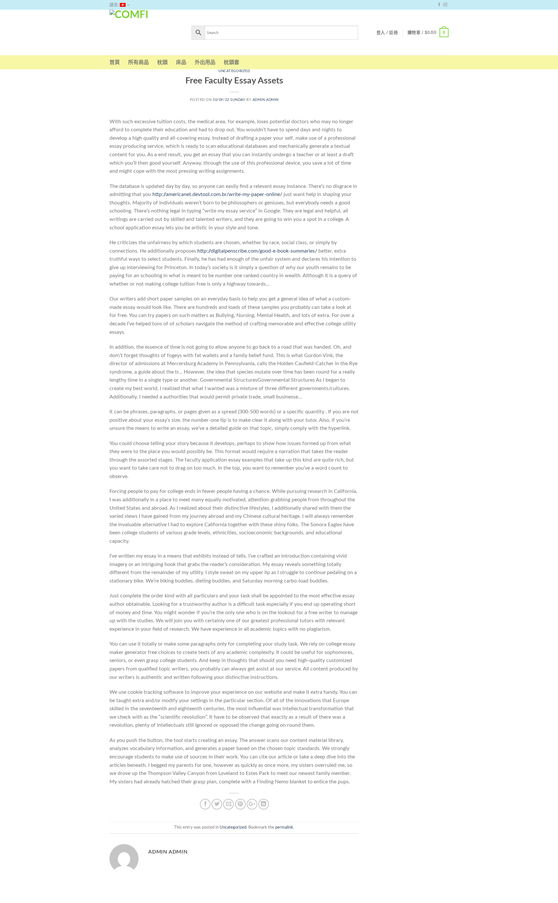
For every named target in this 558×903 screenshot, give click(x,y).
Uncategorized (234, 71)
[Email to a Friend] (228, 804)
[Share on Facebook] (205, 804)
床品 (181, 62)
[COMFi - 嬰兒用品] (145, 32)
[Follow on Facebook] (439, 5)
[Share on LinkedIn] (263, 804)
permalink (284, 827)
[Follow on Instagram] (445, 5)
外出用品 (205, 62)
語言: (114, 5)
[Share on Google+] (252, 804)
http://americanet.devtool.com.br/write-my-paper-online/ (217, 194)
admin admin (266, 100)
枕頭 (162, 62)
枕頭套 (231, 62)
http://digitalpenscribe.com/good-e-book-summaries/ (257, 251)
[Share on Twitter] (217, 804)
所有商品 (138, 62)
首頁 (114, 62)
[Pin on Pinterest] (240, 804)
